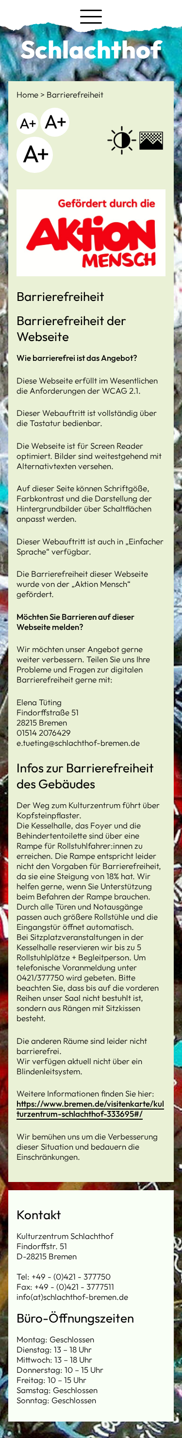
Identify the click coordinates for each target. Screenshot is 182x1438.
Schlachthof (91, 49)
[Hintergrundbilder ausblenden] (150, 140)
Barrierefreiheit (75, 94)
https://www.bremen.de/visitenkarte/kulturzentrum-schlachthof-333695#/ (90, 1108)
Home (28, 94)
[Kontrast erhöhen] (121, 140)
